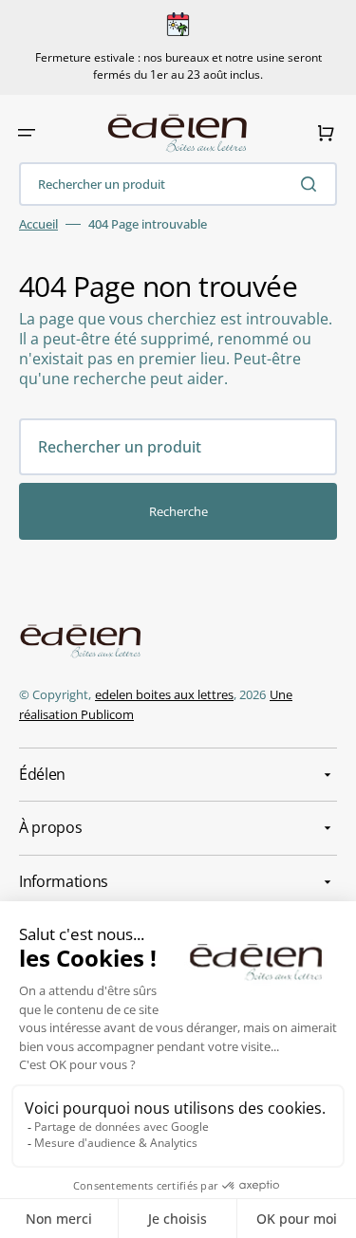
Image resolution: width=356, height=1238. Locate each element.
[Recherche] (312, 184)
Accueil (38, 224)
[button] (26, 133)
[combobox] (178, 184)
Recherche (178, 511)
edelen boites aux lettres (164, 694)
